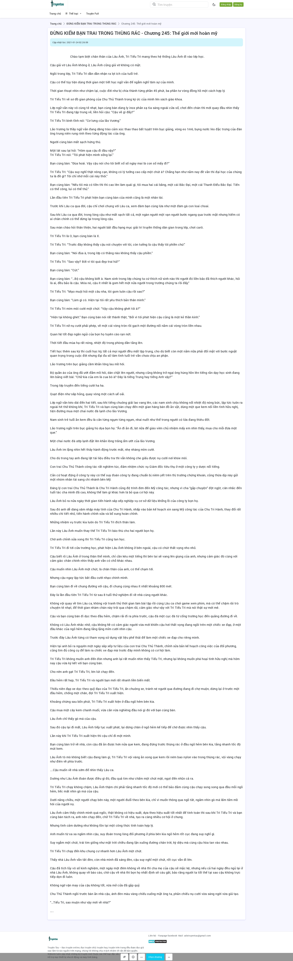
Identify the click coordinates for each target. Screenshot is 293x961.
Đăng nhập (226, 4)
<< (141, 957)
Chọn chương (155, 957)
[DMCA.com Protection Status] (157, 941)
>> (169, 957)
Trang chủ (56, 23)
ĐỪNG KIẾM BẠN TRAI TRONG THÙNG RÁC (91, 23)
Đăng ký (238, 4)
